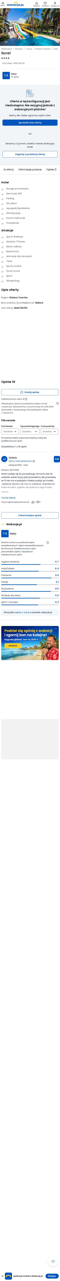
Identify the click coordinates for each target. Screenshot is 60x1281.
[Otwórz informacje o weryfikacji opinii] (57, 403)
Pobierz (52, 1276)
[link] (15, 4)
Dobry (14, 74)
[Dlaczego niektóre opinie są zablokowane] (26, 399)
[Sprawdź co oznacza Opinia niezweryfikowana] (34, 461)
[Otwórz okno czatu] (53, 1261)
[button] (30, 123)
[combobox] (8, 431)
